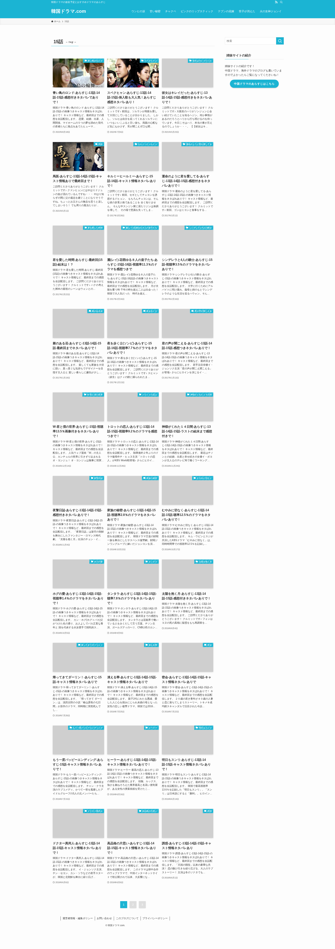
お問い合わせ (104, 918)
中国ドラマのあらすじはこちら (254, 83)
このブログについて (127, 918)
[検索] (281, 2)
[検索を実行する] (280, 41)
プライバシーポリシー (155, 918)
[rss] (276, 2)
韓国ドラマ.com (68, 11)
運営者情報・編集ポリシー (78, 918)
